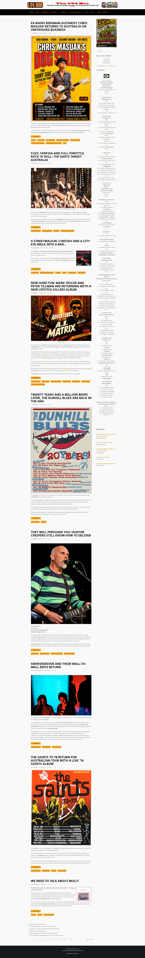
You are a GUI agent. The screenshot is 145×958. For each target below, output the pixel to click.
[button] (54, 12)
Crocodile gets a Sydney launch (37, 931)
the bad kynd (76, 381)
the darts (56, 231)
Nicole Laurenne (47, 231)
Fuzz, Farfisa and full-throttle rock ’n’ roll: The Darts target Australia (57, 156)
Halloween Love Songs (67, 231)
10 (64, 939)
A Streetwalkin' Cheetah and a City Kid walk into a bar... (60, 242)
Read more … (36, 136)
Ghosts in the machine (102, 457)
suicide (33, 914)
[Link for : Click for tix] (106, 33)
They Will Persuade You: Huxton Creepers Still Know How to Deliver (61, 533)
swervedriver (46, 747)
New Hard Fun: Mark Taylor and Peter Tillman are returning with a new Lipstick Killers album (61, 286)
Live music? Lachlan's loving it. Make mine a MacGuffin (44, 928)
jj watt (64, 272)
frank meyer (34, 272)
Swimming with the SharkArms (37, 924)
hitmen (33, 140)
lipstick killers (35, 381)
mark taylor (45, 381)
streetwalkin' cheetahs (47, 272)
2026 (64, 143)
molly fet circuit (48, 914)
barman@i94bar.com (110, 66)
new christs (41, 140)
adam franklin (56, 747)
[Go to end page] (71, 939)
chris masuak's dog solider (53, 143)
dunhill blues (35, 522)
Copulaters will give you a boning (105, 463)
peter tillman (66, 381)
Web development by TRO (72, 953)
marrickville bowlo (56, 653)
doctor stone (86, 381)
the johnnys (34, 653)
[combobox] (106, 51)
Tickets (106, 93)
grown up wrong (56, 381)
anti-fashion (81, 272)
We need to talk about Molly (55, 880)
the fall (40, 914)
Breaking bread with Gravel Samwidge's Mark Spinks (43, 933)
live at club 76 (62, 870)
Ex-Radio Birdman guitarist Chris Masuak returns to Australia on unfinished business (59, 26)
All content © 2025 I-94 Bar (72, 949)
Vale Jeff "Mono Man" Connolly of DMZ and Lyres (42, 926)
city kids (58, 272)
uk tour (54, 870)
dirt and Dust (72, 272)
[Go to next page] (68, 939)
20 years (43, 522)
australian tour (75, 140)
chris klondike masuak (37, 143)
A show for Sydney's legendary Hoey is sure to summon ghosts (46, 935)
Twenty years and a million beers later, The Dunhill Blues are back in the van (61, 398)
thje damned (46, 870)
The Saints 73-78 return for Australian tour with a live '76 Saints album (57, 760)
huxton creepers (69, 653)
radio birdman (50, 140)
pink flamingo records (37, 384)
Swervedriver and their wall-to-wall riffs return (58, 665)
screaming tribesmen (62, 140)
